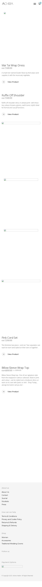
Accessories (6, 541)
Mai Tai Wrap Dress (13, 65)
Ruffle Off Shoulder (13, 95)
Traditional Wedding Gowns (12, 544)
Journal (4, 498)
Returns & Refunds (9, 522)
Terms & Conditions (9, 516)
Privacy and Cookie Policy (12, 519)
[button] (38, 83)
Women (5, 537)
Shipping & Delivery (9, 526)
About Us (5, 492)
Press (4, 505)
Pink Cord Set (9, 337)
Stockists (5, 501)
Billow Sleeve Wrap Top (15, 367)
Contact (5, 495)
